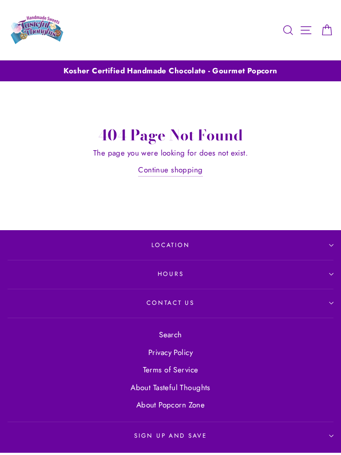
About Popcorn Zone (170, 404)
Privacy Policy (170, 352)
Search (170, 334)
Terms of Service (170, 369)
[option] (170, 71)
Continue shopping (170, 169)
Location (170, 244)
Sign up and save (170, 435)
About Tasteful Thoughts (170, 387)
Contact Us (170, 302)
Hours (171, 273)
